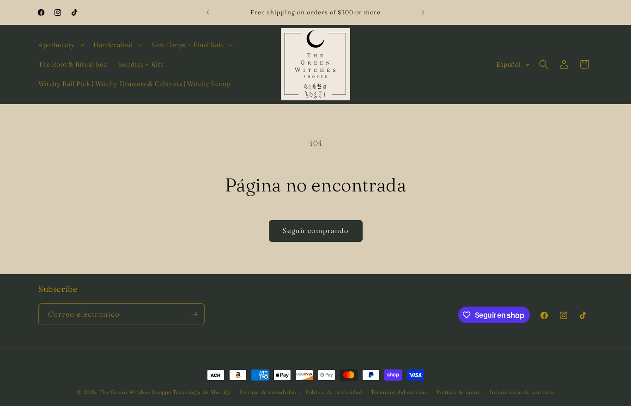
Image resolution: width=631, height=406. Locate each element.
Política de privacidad (333, 392)
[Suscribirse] (194, 314)
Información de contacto (522, 392)
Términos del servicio (399, 392)
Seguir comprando (316, 230)
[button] (60, 45)
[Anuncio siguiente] (423, 12)
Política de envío (458, 392)
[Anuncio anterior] (208, 12)
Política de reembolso (267, 392)
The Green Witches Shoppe (135, 392)
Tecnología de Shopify (202, 392)
